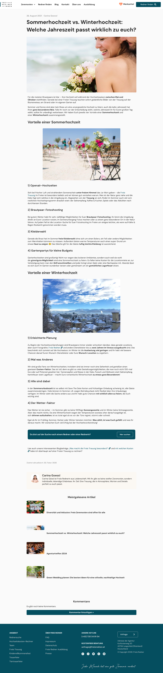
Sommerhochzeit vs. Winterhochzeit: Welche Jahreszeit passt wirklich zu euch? (86, 533)
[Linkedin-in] (98, 654)
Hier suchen (125, 434)
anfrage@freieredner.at (93, 647)
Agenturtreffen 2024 (57, 553)
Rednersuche (15, 637)
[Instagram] (88, 654)
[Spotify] (104, 654)
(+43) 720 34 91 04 (90, 636)
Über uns (76, 4)
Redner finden (45, 4)
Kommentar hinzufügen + (81, 612)
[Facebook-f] (83, 654)
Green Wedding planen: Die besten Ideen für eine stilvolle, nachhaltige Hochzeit (86, 577)
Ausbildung (89, 4)
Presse (48, 653)
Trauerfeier (14, 657)
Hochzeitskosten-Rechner (21, 641)
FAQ (47, 637)
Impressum (50, 641)
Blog (57, 4)
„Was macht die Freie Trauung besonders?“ (89, 448)
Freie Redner (55, 347)
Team (11, 645)
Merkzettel (128, 4)
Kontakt (65, 4)
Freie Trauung (15, 649)
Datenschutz (51, 645)
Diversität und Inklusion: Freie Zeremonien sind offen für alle (76, 512)
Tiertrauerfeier (16, 661)
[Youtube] (93, 654)
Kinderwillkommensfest (20, 653)
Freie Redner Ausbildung (56, 649)
